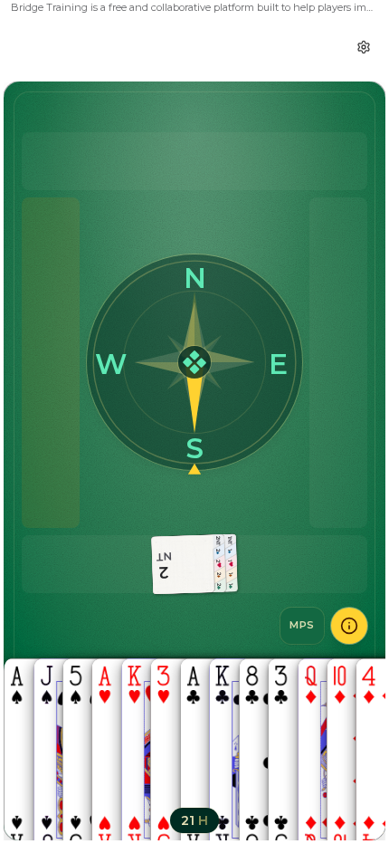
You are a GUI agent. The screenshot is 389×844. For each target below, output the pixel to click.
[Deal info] (349, 626)
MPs (302, 625)
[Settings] (363, 47)
